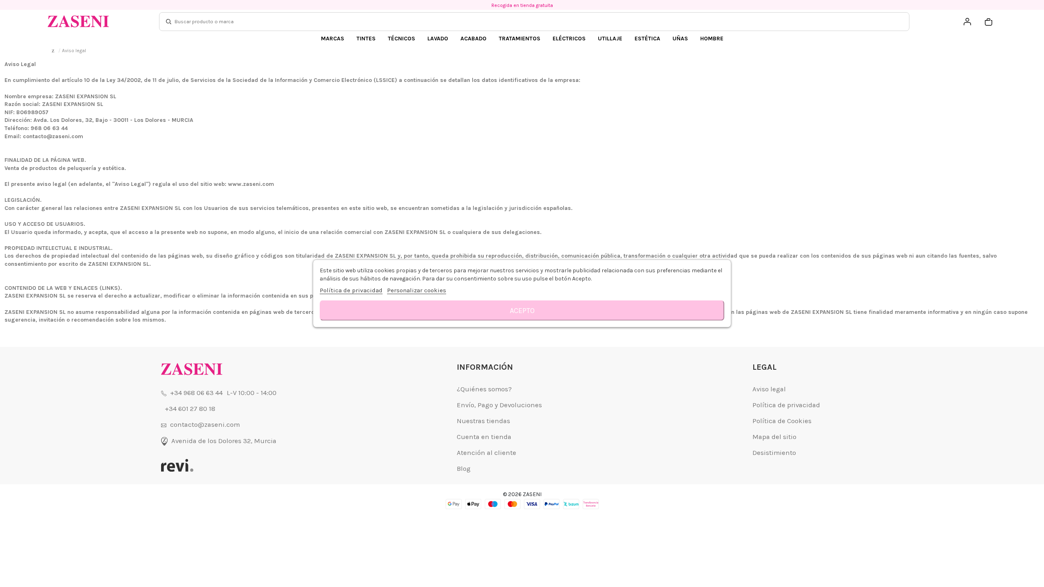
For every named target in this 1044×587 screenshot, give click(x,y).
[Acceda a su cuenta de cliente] (967, 21)
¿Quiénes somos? (484, 389)
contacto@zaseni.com (205, 424)
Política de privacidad (786, 405)
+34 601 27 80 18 (190, 409)
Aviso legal (769, 389)
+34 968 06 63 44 (196, 393)
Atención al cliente (486, 453)
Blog (464, 468)
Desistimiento (774, 453)
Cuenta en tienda (484, 437)
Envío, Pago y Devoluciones (499, 405)
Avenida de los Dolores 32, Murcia (223, 441)
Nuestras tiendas (483, 421)
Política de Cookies (782, 421)
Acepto (522, 310)
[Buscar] (168, 21)
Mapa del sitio (774, 437)
